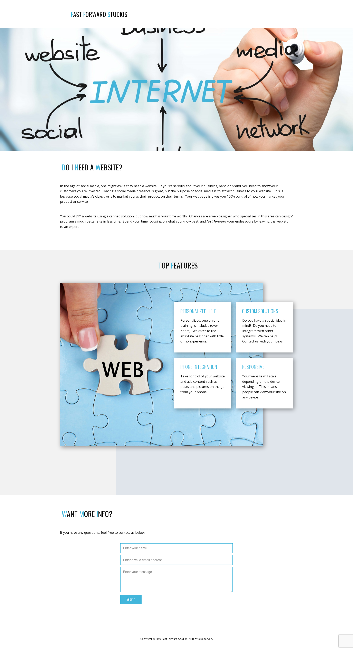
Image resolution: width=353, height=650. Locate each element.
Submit (130, 599)
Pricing (261, 14)
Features (245, 14)
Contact (287, 14)
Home (231, 14)
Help (274, 14)
